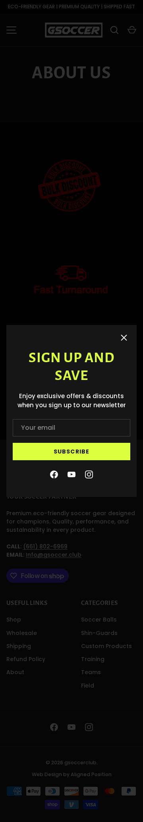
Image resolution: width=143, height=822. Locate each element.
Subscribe (71, 451)
